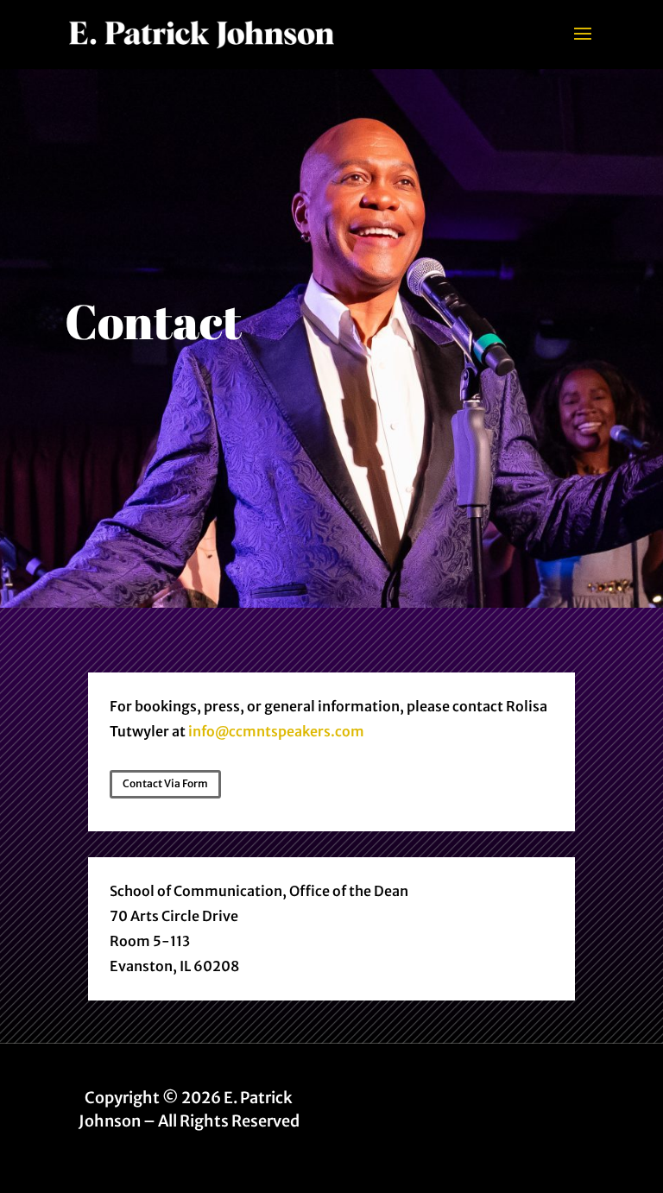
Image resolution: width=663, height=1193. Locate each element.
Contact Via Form (165, 783)
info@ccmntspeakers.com (276, 731)
